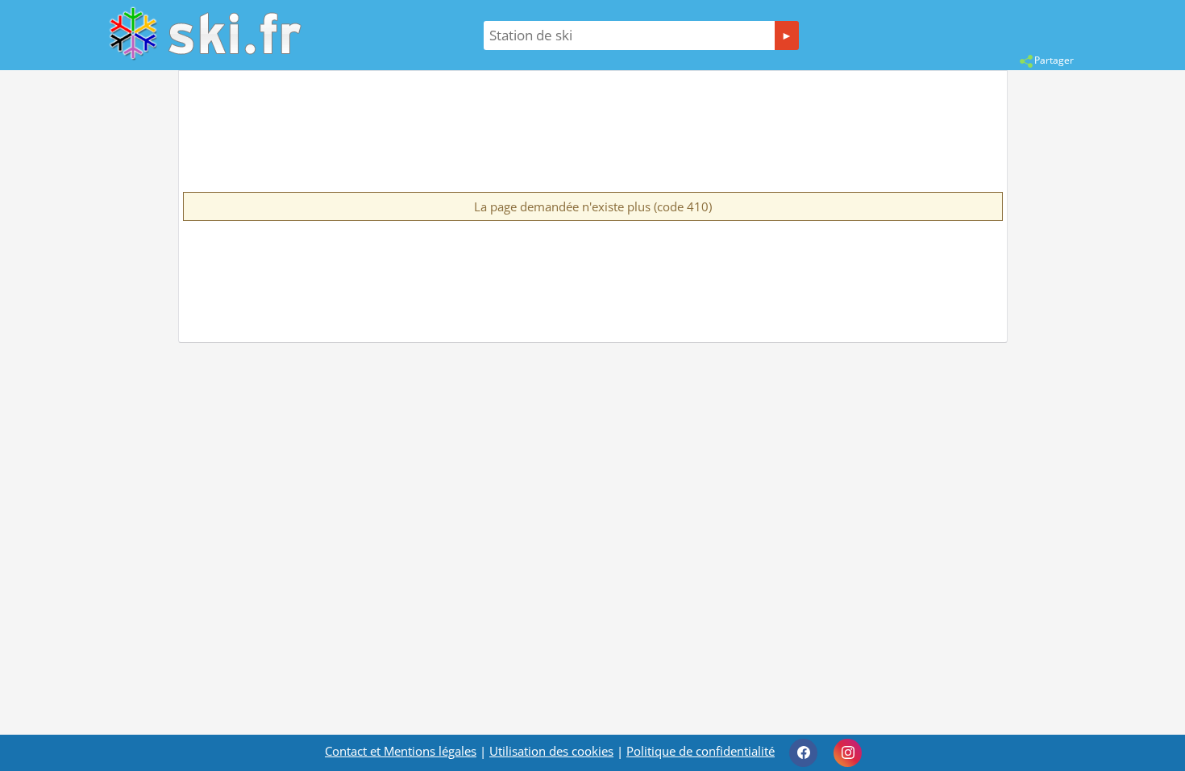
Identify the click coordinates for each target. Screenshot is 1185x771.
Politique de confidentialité (700, 751)
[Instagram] (848, 753)
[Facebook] (803, 753)
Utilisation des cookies (551, 751)
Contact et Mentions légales (400, 751)
